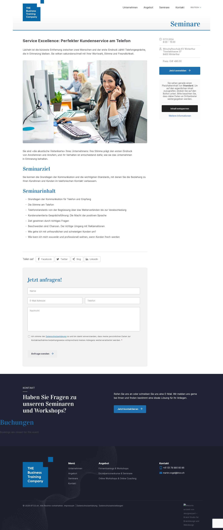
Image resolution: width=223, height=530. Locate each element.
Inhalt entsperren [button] (180, 108)
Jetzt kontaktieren (127, 409)
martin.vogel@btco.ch (173, 473)
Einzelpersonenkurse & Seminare (115, 473)
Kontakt (180, 7)
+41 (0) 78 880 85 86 (173, 467)
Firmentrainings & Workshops (113, 468)
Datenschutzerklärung (56, 336)
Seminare (164, 7)
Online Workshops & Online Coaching (117, 478)
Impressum (69, 506)
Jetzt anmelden (177, 70)
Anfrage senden (40, 353)
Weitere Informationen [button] (180, 115)
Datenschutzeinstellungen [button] (111, 506)
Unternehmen (130, 7)
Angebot (148, 7)
